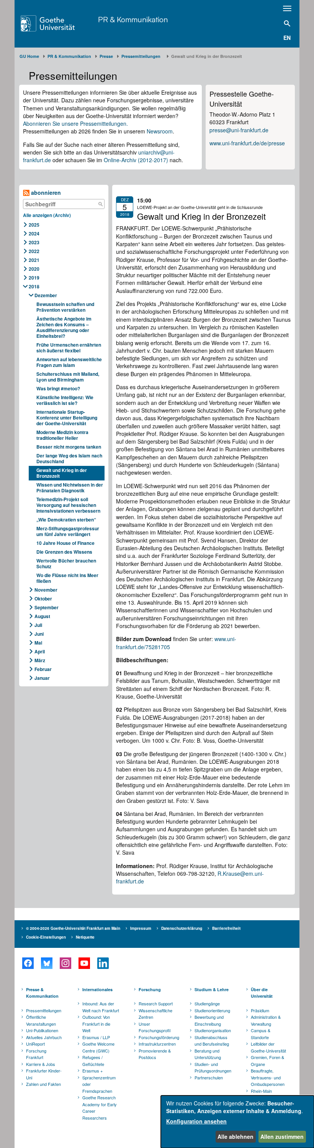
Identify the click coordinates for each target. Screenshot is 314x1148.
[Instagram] (65, 963)
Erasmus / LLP (96, 1037)
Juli (38, 625)
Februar (43, 669)
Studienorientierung (212, 1010)
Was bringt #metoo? (58, 388)
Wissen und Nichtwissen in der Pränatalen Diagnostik (69, 487)
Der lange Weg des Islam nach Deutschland (69, 458)
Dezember (45, 295)
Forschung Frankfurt (36, 1054)
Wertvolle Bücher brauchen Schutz (66, 563)
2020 (34, 268)
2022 (34, 251)
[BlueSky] (46, 963)
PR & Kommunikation (133, 19)
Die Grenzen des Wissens (64, 551)
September (46, 607)
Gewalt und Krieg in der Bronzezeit (61, 473)
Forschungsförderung (158, 1037)
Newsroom (160, 131)
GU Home (29, 56)
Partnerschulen (209, 1077)
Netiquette (85, 937)
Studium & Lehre (212, 989)
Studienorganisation (213, 1030)
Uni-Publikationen (42, 1030)
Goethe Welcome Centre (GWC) (98, 1047)
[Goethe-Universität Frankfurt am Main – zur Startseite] (57, 23)
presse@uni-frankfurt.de (238, 130)
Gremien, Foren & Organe (267, 1060)
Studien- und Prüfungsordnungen (213, 1067)
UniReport (35, 1044)
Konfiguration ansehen (196, 1121)
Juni (39, 633)
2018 (34, 286)
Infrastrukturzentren (157, 1044)
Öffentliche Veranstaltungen (41, 1020)
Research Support (156, 1003)
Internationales (97, 989)
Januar (42, 677)
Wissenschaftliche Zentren (155, 1013)
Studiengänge (207, 1003)
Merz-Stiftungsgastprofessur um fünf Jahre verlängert (67, 531)
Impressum (140, 928)
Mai (38, 642)
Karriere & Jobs (40, 1064)
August (42, 616)
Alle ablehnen (235, 1136)
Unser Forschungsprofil (154, 1027)
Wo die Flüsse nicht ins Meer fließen (67, 578)
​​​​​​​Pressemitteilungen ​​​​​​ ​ (142, 56)
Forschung (150, 989)
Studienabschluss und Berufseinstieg (212, 1040)
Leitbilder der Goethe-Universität (268, 1047)
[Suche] (100, 204)
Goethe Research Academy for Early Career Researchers (99, 1107)
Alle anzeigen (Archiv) (47, 215)
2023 (34, 242)
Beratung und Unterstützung (208, 1054)
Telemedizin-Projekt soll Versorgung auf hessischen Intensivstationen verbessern (68, 505)
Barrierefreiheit (226, 928)
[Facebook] (27, 963)
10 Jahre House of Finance (66, 542)
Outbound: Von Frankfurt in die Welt (96, 1023)
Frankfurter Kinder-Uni (44, 1074)
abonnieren (45, 192)
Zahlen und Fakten (43, 1084)
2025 (34, 224)
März (39, 660)
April (39, 651)
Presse (106, 56)
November (45, 589)
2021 (34, 260)
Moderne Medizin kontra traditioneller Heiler (62, 435)
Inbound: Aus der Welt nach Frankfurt (100, 1006)
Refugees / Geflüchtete (93, 1060)
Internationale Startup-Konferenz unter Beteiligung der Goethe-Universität (66, 417)
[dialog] (237, 1121)
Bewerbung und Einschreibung (209, 1020)
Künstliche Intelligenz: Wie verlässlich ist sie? (64, 400)
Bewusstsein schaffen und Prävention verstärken (65, 307)
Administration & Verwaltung (266, 1020)
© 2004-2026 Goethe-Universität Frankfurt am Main (73, 928)
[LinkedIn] (102, 963)
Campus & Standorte (260, 1033)
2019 (34, 277)
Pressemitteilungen (43, 1010)
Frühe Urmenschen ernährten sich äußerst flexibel (68, 347)
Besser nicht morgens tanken (68, 446)
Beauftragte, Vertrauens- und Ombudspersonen (268, 1077)
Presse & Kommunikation (42, 993)
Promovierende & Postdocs (155, 1054)
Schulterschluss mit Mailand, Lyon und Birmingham (67, 376)
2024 (34, 233)
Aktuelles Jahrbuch (44, 1037)
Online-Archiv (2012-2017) (136, 160)
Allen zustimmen (282, 1136)
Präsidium (260, 1010)
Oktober (43, 598)
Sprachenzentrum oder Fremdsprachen (99, 1084)
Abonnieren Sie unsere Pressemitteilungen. (75, 123)
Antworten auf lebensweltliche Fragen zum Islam (69, 362)
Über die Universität (262, 993)
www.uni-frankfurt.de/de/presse (247, 143)
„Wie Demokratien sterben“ (66, 519)
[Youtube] (84, 963)
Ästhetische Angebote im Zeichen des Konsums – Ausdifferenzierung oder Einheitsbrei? (64, 327)
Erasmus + (92, 1070)
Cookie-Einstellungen (46, 937)
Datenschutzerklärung (181, 928)
